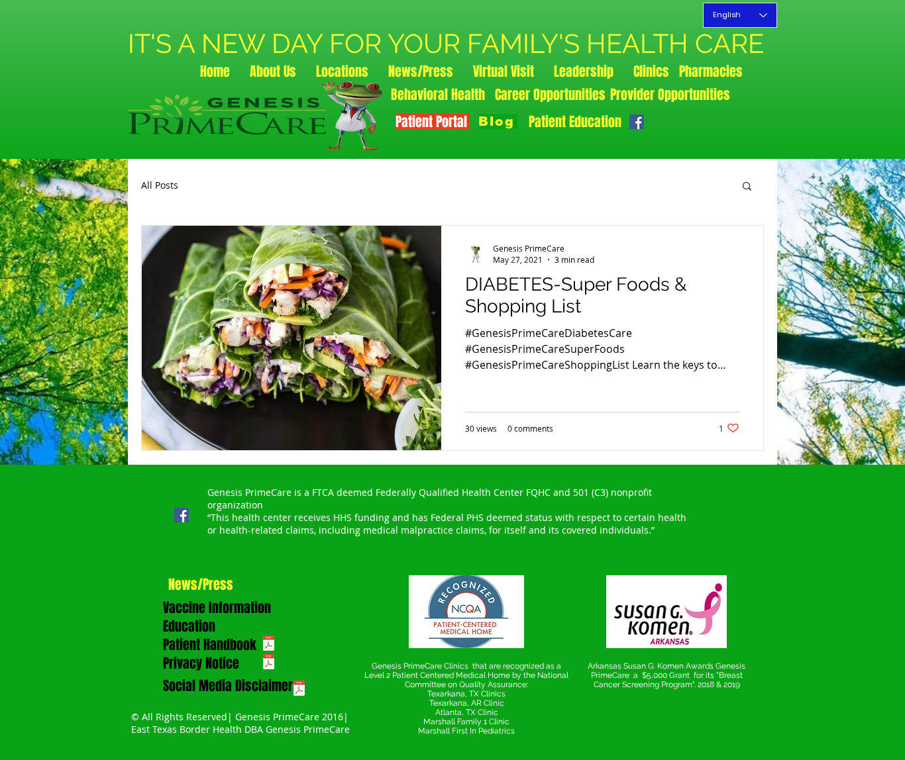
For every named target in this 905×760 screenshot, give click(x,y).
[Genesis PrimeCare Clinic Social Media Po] (299, 690)
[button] (747, 187)
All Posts (159, 185)
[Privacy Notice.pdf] (269, 663)
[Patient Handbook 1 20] (269, 645)
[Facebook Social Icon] (636, 122)
